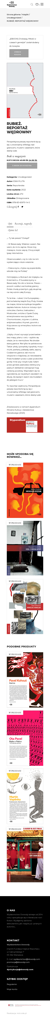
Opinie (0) (12, 230)
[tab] (10, 224)
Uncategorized (14, 18)
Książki (25, 14)
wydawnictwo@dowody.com (26, 959)
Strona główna (13, 14)
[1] (36, 4)
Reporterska (18, 185)
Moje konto (12, 989)
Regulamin (12, 984)
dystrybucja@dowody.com (20, 969)
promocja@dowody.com (18, 962)
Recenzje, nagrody (23, 223)
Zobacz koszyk (17, 53)
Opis (10, 223)
